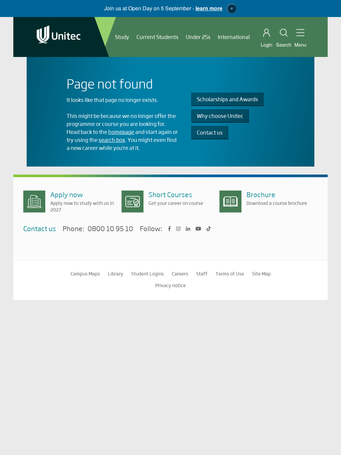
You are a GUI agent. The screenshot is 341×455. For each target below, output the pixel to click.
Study (122, 37)
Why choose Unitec (220, 116)
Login (266, 44)
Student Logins (147, 273)
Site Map (261, 273)
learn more (208, 8)
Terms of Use (229, 273)
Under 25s (198, 37)
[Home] (58, 37)
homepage (121, 132)
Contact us (210, 132)
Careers (180, 273)
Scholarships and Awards (227, 99)
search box (112, 140)
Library (115, 273)
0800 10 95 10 (110, 229)
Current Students (157, 37)
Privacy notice (170, 285)
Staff (201, 273)
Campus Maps (85, 273)
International (234, 37)
